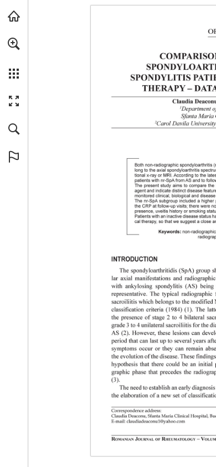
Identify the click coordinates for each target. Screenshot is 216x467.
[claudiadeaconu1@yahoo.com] (156, 421)
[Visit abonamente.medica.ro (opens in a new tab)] (14, 16)
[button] (14, 44)
